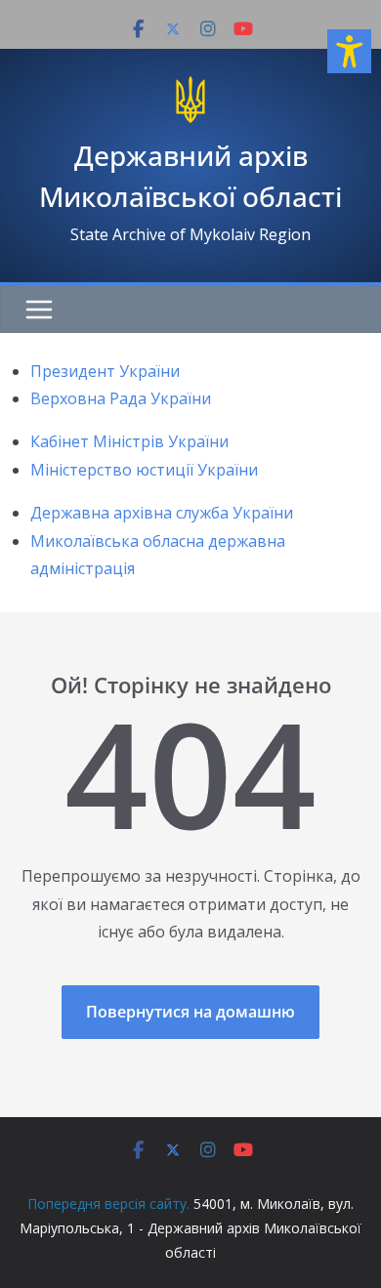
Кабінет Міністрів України (129, 441)
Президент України (105, 371)
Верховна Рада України (120, 398)
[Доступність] (349, 51)
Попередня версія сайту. (108, 1203)
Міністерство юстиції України (144, 469)
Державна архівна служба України (161, 512)
